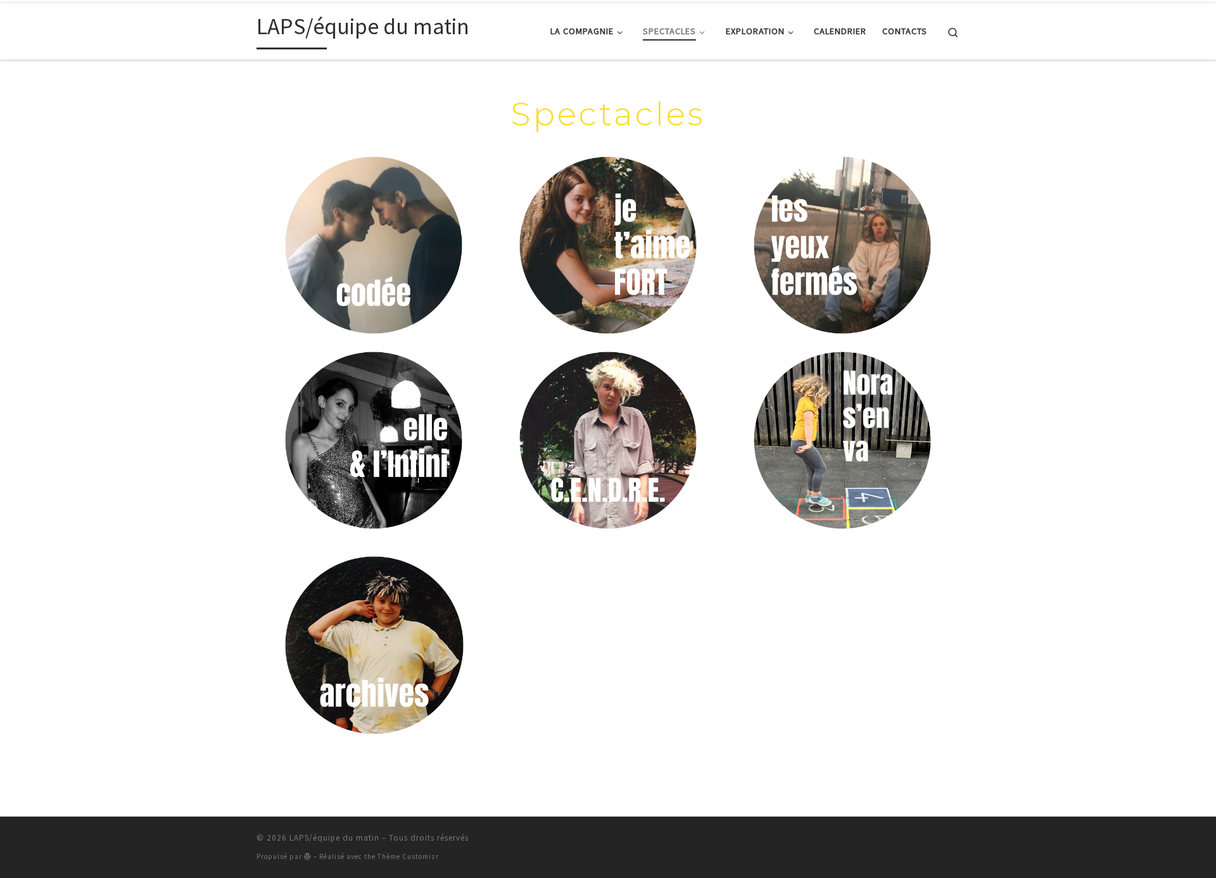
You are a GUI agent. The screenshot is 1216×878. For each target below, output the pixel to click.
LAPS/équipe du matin (334, 837)
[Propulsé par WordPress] (308, 856)
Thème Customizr (408, 856)
